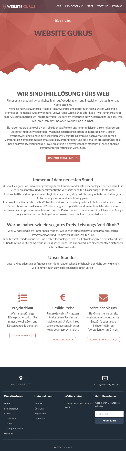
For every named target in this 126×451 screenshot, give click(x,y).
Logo (9, 423)
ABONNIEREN (109, 421)
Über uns (39, 408)
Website (11, 418)
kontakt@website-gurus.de (105, 384)
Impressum (40, 413)
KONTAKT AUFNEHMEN (61, 158)
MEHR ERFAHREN (21, 335)
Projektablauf (74, 6)
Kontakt (117, 6)
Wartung (102, 6)
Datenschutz (40, 418)
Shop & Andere (15, 428)
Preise (90, 6)
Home (58, 6)
